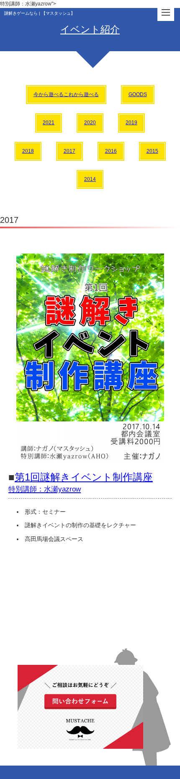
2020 (90, 122)
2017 (69, 151)
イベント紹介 (90, 29)
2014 (90, 179)
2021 (48, 122)
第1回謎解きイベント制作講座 (80, 482)
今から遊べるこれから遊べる (66, 94)
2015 (152, 151)
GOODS (138, 94)
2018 (28, 151)
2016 (111, 151)
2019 (131, 122)
